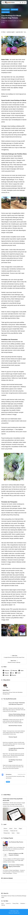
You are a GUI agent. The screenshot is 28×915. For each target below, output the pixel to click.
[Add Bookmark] (3, 22)
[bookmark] (25, 2)
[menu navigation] (3, 2)
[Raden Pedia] (10, 2)
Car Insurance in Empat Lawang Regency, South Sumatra (16, 865)
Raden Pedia (5, 20)
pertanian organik (5, 9)
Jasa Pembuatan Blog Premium (16, 842)
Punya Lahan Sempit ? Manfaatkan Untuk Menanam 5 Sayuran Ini (17, 703)
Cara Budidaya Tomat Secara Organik (15, 760)
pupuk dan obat (14, 9)
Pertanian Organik (13, 737)
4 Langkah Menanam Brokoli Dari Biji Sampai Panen (16, 749)
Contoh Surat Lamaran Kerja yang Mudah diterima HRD (12, 799)
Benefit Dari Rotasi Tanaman (15, 725)
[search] (20, 2)
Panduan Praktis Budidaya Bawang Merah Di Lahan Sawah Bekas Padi (17, 715)
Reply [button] (8, 781)
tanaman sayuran (5, 12)
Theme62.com (16, 912)
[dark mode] (22, 2)
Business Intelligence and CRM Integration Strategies (16, 854)
